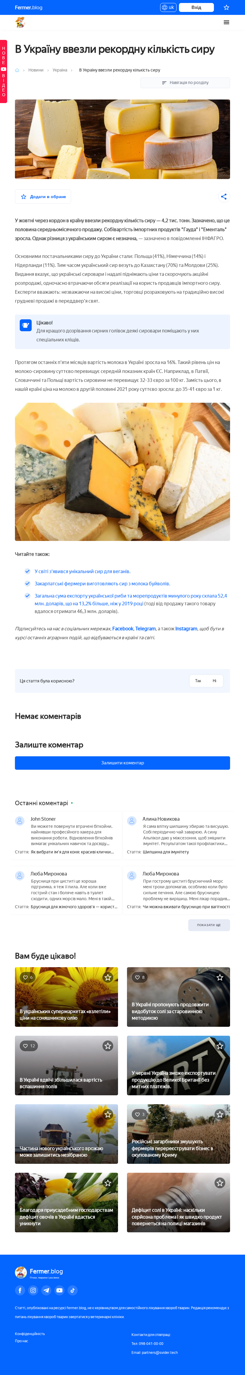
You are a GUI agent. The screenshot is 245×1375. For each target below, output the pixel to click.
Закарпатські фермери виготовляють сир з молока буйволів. (102, 584)
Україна (60, 70)
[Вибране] (226, 7)
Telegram (145, 628)
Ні (214, 681)
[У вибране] (107, 977)
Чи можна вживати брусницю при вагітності (186, 907)
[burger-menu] (226, 22)
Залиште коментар (49, 744)
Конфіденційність (30, 1334)
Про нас (21, 1341)
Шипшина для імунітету (166, 852)
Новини (36, 70)
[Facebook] (20, 1290)
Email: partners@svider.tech (154, 1353)
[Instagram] (33, 1290)
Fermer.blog (21, 22)
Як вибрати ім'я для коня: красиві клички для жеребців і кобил (71, 852)
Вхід (196, 7)
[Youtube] (59, 1290)
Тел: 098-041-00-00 (147, 1344)
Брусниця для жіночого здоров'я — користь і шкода (74, 907)
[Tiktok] (73, 1290)
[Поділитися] (224, 197)
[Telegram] (46, 1290)
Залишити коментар (122, 763)
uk (170, 8)
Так (198, 681)
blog (28, 7)
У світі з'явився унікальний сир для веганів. (83, 571)
